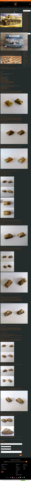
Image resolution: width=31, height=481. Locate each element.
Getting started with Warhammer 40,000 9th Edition (26, 30)
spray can (13, 85)
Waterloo (25, 62)
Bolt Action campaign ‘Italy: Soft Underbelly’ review (27, 28)
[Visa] (24, 477)
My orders (24, 466)
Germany (9, 12)
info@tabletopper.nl (4, 469)
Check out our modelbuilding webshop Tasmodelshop (19, 474)
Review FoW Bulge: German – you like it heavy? (27, 26)
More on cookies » (27, 480)
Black (5, 78)
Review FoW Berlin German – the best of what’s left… (27, 12)
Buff (5, 77)
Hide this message (23, 480)
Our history (17, 466)
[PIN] (22, 477)
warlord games (26, 61)
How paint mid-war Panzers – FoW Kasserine (8, 10)
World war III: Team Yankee (26, 64)
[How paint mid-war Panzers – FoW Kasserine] (11, 20)
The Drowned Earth (26, 56)
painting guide (11, 12)
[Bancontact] (18, 477)
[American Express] (7, 477)
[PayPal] (20, 477)
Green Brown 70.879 (7, 73)
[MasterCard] (16, 477)
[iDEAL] (10, 477)
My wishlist (24, 467)
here (5, 326)
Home (1, 8)
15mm (3, 12)
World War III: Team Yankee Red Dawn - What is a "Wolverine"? (26, 15)
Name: (2, 445)
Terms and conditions (18, 467)
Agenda (17, 473)
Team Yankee (25, 55)
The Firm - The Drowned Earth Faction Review (26, 19)
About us (17, 465)
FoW (7, 12)
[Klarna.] (12, 477)
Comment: (2, 450)
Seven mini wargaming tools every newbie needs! (27, 24)
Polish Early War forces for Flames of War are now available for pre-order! (15, 0)
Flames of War (5, 12)
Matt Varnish (3, 85)
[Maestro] (14, 477)
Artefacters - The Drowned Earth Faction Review (26, 20)
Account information (25, 465)
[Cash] (8, 477)
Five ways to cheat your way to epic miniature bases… (27, 22)
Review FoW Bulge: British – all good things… (27, 17)
